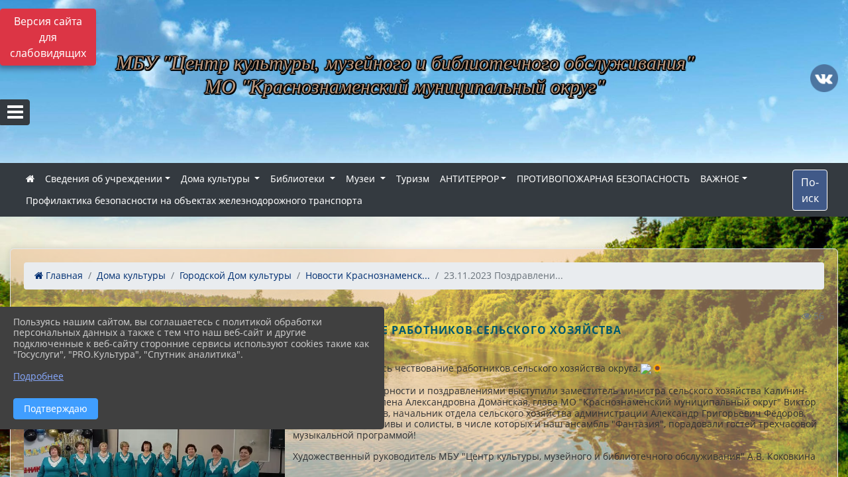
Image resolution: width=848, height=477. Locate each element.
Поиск (810, 190)
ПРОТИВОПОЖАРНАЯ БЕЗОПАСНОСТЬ (603, 178)
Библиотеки (298, 178)
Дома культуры (216, 178)
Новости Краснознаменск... (367, 275)
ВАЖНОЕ (719, 178)
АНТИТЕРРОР (469, 178)
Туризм (412, 178)
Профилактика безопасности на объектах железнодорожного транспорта (194, 200)
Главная (63, 275)
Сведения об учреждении (103, 178)
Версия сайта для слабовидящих (48, 37)
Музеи (362, 178)
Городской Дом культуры (236, 275)
